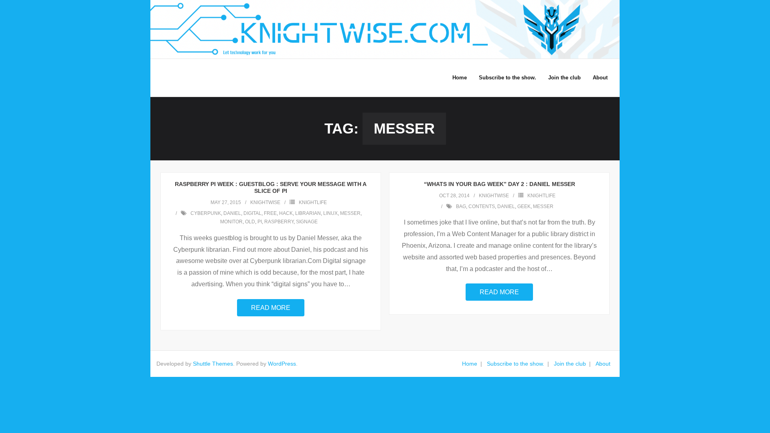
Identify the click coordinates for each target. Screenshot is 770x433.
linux (330, 213)
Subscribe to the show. (515, 363)
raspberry (279, 222)
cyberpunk (205, 213)
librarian (308, 213)
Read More (270, 307)
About (603, 363)
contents (481, 206)
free (270, 213)
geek (524, 206)
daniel (232, 213)
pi (259, 222)
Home (469, 363)
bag (461, 206)
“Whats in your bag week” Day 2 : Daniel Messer (499, 184)
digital (252, 213)
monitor (231, 222)
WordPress (282, 363)
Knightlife (313, 202)
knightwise (265, 202)
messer (350, 213)
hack (286, 213)
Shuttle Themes (213, 363)
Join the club (570, 363)
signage (307, 222)
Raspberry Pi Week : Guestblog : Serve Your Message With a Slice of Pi (271, 187)
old (250, 222)
